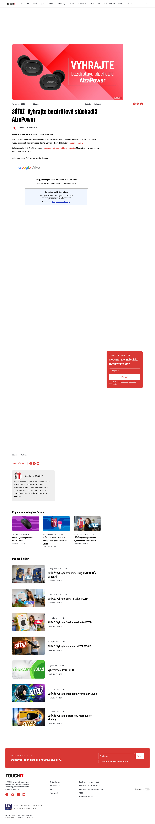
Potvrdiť (124, 377)
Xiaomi (71, 3)
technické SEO (11, 817)
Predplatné (54, 793)
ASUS (92, 3)
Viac (128, 3)
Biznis (120, 3)
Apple (42, 3)
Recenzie (25, 3)
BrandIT (52, 789)
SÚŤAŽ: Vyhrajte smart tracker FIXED (68, 598)
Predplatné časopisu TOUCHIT (90, 782)
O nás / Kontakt (55, 782)
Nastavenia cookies (86, 797)
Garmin (51, 3)
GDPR (81, 793)
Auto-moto (81, 3)
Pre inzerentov (55, 785)
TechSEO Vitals (29, 817)
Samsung (61, 3)
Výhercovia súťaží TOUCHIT (63, 670)
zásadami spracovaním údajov (119, 761)
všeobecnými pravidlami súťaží (58, 148)
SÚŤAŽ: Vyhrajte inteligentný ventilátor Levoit (72, 693)
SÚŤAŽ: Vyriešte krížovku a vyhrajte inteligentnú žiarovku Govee (55, 540)
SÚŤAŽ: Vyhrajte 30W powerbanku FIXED (70, 622)
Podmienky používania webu (89, 785)
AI (99, 3)
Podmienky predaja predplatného (91, 789)
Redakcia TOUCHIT (28, 127)
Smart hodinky (109, 3)
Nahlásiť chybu (18, 463)
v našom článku (75, 143)
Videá (34, 3)
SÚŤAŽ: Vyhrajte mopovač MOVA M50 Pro (70, 646)
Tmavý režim (140, 789)
